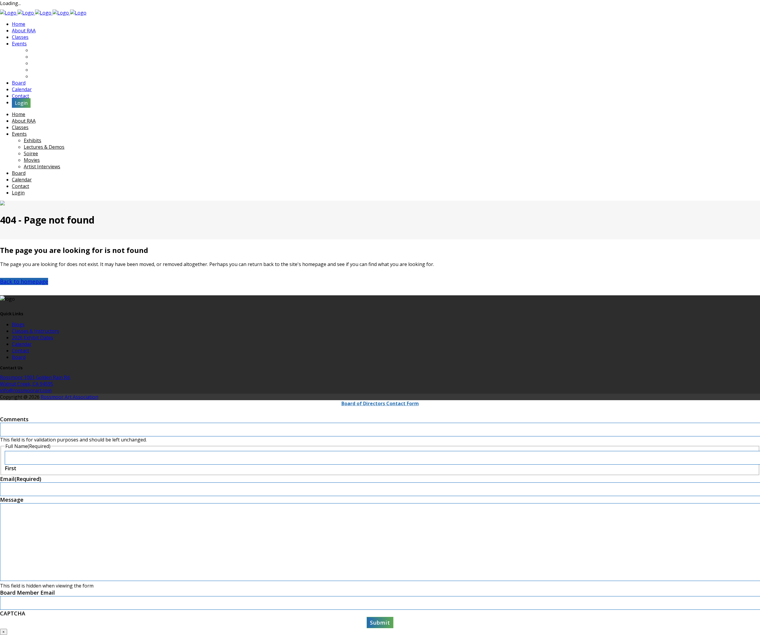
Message (11, 499)
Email (20, 478)
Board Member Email (27, 592)
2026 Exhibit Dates (32, 337)
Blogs (18, 324)
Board (19, 357)
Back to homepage (24, 281)
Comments (14, 419)
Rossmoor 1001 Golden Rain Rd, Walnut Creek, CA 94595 (35, 380)
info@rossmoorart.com (26, 390)
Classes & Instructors (35, 331)
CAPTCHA (12, 613)
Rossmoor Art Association (69, 397)
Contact (20, 350)
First (10, 468)
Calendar (22, 344)
